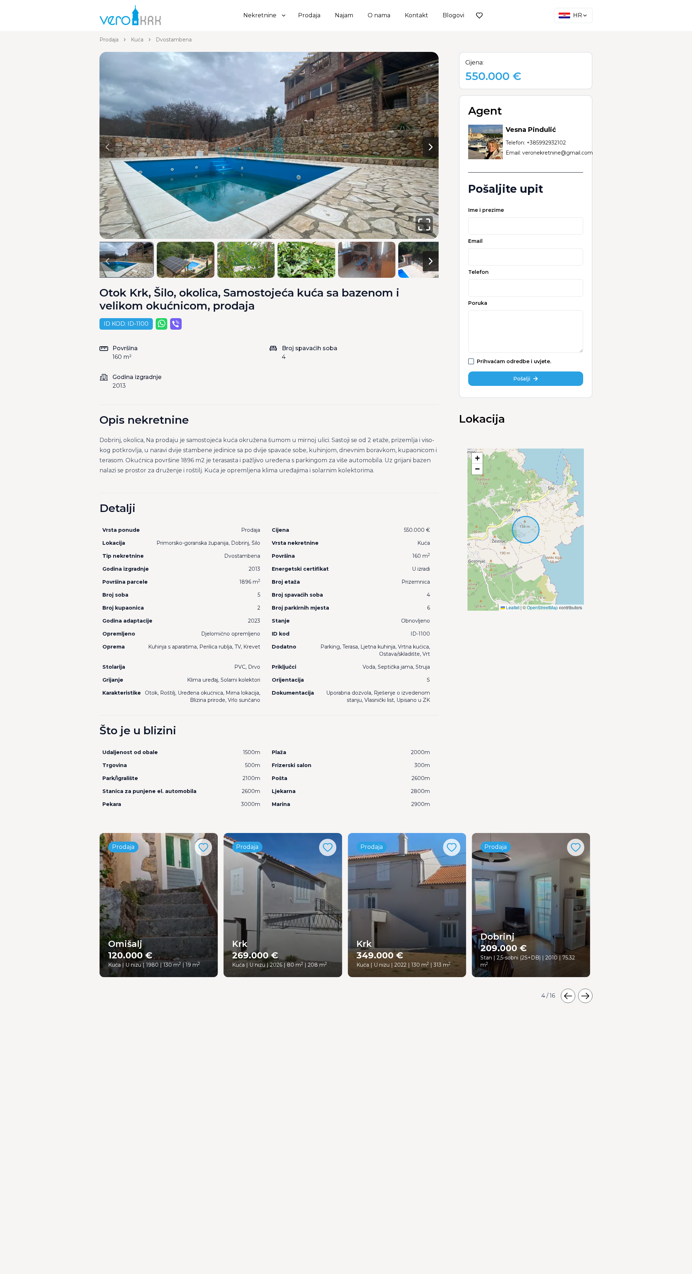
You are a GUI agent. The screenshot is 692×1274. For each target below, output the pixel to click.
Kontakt (416, 15)
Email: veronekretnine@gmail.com (549, 153)
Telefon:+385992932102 (536, 142)
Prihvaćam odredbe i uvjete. (514, 361)
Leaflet (512, 607)
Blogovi (453, 15)
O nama (379, 15)
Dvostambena (174, 39)
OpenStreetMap (542, 607)
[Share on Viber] (176, 324)
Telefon (478, 272)
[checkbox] (471, 361)
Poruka (477, 303)
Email (475, 241)
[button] (477, 458)
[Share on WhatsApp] (161, 324)
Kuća (137, 39)
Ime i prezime (486, 210)
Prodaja (309, 15)
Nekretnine (259, 15)
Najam (344, 15)
